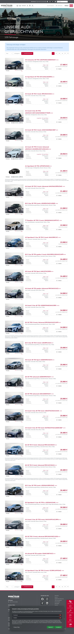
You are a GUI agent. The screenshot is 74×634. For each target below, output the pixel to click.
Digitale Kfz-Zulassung (59, 598)
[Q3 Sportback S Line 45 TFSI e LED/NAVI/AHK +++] (14, 507)
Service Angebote (70, 612)
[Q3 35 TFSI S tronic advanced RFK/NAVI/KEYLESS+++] (14, 541)
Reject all (50, 627)
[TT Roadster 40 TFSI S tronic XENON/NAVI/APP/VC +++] (14, 225)
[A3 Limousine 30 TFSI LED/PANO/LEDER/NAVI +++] (14, 64)
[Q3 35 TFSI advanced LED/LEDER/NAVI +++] (14, 398)
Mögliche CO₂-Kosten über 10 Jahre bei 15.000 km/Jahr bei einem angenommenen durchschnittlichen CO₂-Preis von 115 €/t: (37, 180)
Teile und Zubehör (58, 600)
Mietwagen (57, 603)
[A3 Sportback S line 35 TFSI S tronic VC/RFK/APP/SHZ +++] (14, 575)
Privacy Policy (17, 627)
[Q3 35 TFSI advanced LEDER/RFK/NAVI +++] (14, 381)
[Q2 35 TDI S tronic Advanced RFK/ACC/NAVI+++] (14, 449)
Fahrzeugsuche (70, 603)
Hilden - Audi (45, 65)
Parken (59, 69)
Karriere (70, 626)
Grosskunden (57, 602)
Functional (16, 615)
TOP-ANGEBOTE (70, 608)
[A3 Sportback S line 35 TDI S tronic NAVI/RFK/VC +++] (14, 242)
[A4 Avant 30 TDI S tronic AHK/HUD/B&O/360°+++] (14, 135)
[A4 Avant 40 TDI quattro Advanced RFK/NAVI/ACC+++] (14, 293)
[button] (9, 53)
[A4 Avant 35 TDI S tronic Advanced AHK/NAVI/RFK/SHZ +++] (14, 191)
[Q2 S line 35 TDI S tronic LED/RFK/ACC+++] (14, 347)
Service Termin (70, 621)
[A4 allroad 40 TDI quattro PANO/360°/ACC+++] (14, 558)
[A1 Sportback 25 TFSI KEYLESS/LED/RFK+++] (14, 81)
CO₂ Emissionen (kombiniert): (10, 179)
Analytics (15, 617)
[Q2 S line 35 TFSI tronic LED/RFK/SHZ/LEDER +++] (14, 208)
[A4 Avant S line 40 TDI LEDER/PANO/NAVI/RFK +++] (14, 310)
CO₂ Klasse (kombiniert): (22, 179)
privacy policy (20, 623)
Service (56, 597)
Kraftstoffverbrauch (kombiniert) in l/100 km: (34, 179)
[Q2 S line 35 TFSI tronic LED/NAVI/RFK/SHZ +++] (14, 490)
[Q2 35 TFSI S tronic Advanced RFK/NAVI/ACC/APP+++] (14, 327)
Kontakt (70, 617)
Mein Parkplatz (59, 5)
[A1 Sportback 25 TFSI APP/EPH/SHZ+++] (14, 171)
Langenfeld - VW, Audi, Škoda (42, 118)
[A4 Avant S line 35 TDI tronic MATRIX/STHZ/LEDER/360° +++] (14, 432)
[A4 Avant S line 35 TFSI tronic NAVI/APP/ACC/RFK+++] (14, 524)
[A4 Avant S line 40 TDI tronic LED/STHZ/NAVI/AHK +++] (14, 415)
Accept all (58, 627)
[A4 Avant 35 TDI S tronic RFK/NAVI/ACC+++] (14, 98)
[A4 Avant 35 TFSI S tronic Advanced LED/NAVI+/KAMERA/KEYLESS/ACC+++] (14, 153)
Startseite (57, 595)
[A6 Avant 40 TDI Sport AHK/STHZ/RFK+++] (14, 276)
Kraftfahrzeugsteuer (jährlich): (49, 179)
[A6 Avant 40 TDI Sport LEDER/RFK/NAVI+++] (14, 364)
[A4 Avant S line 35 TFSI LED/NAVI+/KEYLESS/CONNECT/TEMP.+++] (14, 116)
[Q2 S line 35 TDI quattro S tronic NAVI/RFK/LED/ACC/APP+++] (14, 259)
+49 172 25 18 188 (42, 1)
